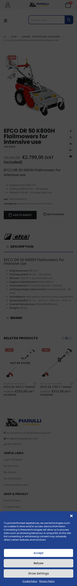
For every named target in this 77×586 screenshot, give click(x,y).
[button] (71, 516)
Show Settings (38, 573)
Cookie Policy (29, 581)
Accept (38, 553)
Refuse (38, 563)
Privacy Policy (47, 581)
